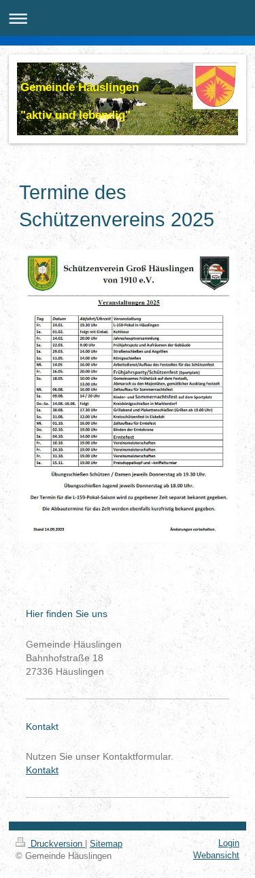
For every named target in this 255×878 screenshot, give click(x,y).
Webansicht (216, 855)
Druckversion (56, 844)
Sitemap (106, 844)
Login (228, 843)
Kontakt (42, 770)
